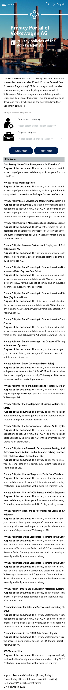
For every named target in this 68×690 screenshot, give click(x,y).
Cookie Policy (10, 679)
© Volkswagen (11, 686)
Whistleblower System (29, 682)
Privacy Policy (44, 675)
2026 (22, 686)
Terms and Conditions (24, 675)
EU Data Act (9, 682)
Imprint (7, 675)
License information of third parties (37, 679)
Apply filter (21, 150)
